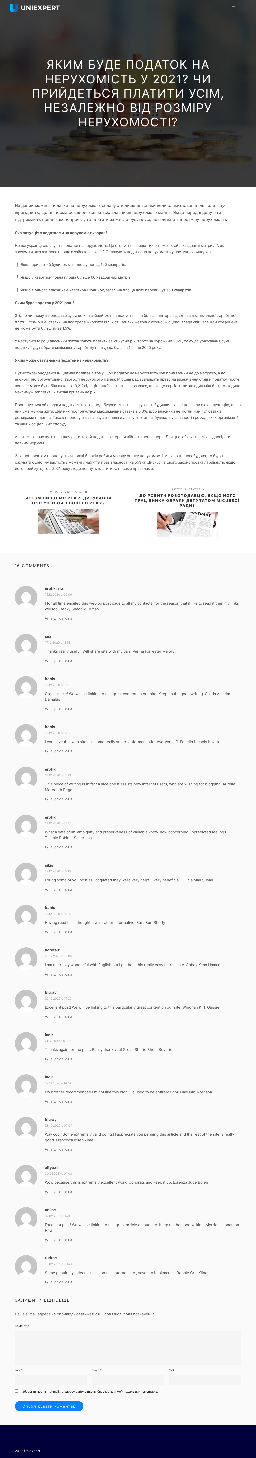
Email (97, 1370)
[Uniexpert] (35, 8)
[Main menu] (233, 8)
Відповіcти (61, 618)
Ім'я (19, 1370)
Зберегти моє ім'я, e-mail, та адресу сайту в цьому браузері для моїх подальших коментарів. (90, 1392)
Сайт (172, 1370)
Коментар (22, 1326)
